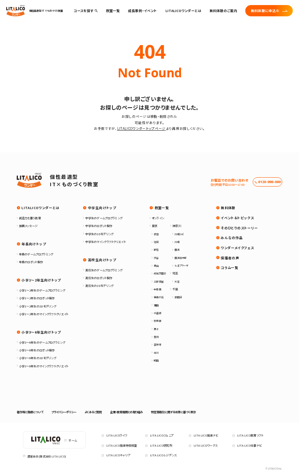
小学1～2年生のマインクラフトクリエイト (44, 314)
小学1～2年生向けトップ (41, 280)
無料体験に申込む (265, 10)
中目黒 (157, 289)
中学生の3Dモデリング (99, 234)
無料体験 (228, 207)
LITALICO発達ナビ (205, 435)
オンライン (158, 218)
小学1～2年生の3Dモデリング (37, 306)
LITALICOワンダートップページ (141, 128)
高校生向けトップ (102, 259)
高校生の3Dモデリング (99, 285)
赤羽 (156, 234)
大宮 (176, 281)
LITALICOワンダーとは (183, 10)
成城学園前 (160, 273)
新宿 (156, 249)
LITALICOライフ (116, 435)
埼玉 (175, 273)
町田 (156, 360)
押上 (156, 329)
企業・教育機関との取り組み (126, 412)
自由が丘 (159, 297)
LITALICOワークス (205, 445)
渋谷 (156, 258)
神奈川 (176, 226)
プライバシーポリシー (63, 412)
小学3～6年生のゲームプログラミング (42, 342)
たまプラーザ (181, 265)
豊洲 (156, 337)
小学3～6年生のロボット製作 (37, 350)
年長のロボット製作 (31, 262)
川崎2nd (178, 234)
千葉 (175, 289)
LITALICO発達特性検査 (121, 445)
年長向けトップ (33, 243)
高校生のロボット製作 (98, 278)
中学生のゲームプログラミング (103, 218)
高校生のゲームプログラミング (103, 270)
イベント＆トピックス (237, 217)
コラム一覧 (229, 267)
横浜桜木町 (180, 258)
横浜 (176, 249)
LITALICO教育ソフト (250, 435)
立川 (156, 353)
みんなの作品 (232, 237)
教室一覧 (162, 207)
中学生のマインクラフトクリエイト (105, 241)
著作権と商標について (30, 412)
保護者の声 (230, 257)
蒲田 (156, 305)
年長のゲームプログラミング (36, 254)
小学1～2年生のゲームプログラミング (42, 290)
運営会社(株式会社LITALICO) (46, 456)
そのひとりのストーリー (239, 227)
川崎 (176, 242)
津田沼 (178, 297)
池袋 (156, 242)
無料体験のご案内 (223, 10)
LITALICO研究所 (161, 445)
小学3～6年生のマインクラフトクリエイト (44, 366)
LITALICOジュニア (162, 435)
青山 (156, 265)
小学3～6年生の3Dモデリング (37, 358)
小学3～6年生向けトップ (41, 332)
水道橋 (157, 313)
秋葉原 (157, 321)
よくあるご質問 (93, 412)
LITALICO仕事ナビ (249, 445)
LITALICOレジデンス (163, 455)
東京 (154, 226)
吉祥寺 (157, 344)
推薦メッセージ (28, 226)
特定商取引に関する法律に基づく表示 (173, 412)
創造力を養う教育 (30, 218)
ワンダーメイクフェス (237, 247)
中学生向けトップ (102, 207)
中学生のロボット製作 (98, 226)
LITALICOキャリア (118, 455)
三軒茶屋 (159, 281)
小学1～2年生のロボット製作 (37, 298)
